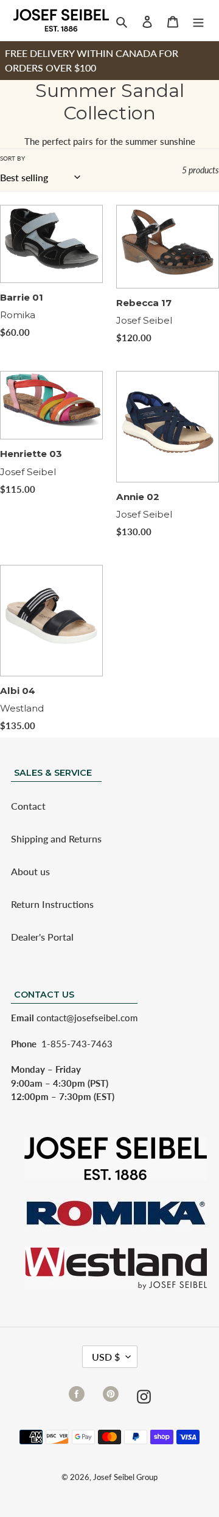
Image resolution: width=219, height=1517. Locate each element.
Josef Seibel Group (125, 1477)
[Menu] (198, 20)
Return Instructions (52, 904)
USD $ (106, 1356)
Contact (28, 806)
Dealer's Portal (42, 936)
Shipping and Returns (56, 838)
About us (30, 871)
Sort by (12, 158)
